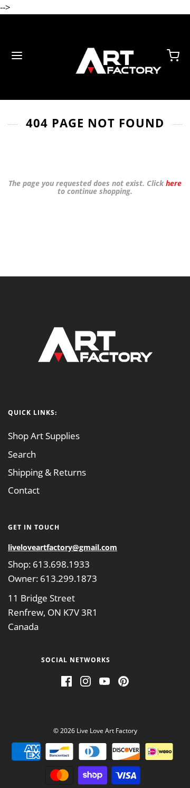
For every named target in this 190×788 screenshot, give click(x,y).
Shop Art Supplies (44, 436)
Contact (24, 490)
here (174, 183)
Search (22, 454)
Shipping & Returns (47, 472)
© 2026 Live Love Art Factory (95, 730)
